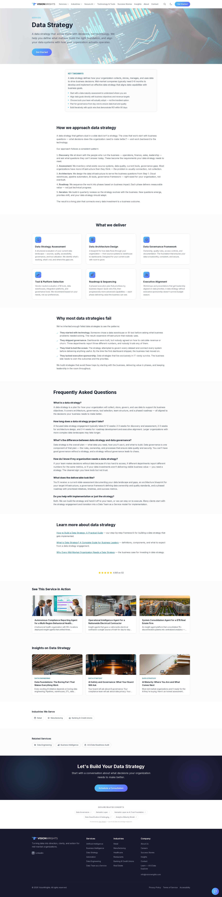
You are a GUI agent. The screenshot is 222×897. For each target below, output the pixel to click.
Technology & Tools (106, 4)
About (146, 4)
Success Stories (125, 4)
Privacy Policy (155, 887)
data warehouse (116, 332)
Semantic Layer (102, 812)
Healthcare (118, 852)
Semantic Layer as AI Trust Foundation (129, 812)
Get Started (182, 4)
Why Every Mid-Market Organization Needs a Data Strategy (86, 552)
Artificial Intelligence (94, 844)
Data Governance (82, 812)
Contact (154, 4)
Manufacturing (57, 718)
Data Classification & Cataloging (97, 817)
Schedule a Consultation (111, 788)
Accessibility (185, 887)
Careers (144, 848)
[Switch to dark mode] (171, 4)
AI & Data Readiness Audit (98, 745)
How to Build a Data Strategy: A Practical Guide (80, 533)
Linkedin (39, 853)
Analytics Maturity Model (125, 817)
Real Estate (118, 866)
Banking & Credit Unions (82, 718)
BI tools (92, 176)
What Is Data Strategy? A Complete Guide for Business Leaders (88, 542)
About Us (145, 844)
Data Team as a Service (96, 866)
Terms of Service (170, 887)
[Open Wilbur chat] (215, 891)
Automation (91, 857)
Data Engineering (44, 745)
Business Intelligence (69, 745)
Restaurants (118, 857)
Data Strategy (92, 852)
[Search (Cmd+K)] (164, 4)
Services (63, 4)
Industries (75, 4)
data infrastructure (96, 173)
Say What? (102, 822)
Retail (39, 718)
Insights (137, 4)
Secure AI (88, 4)
